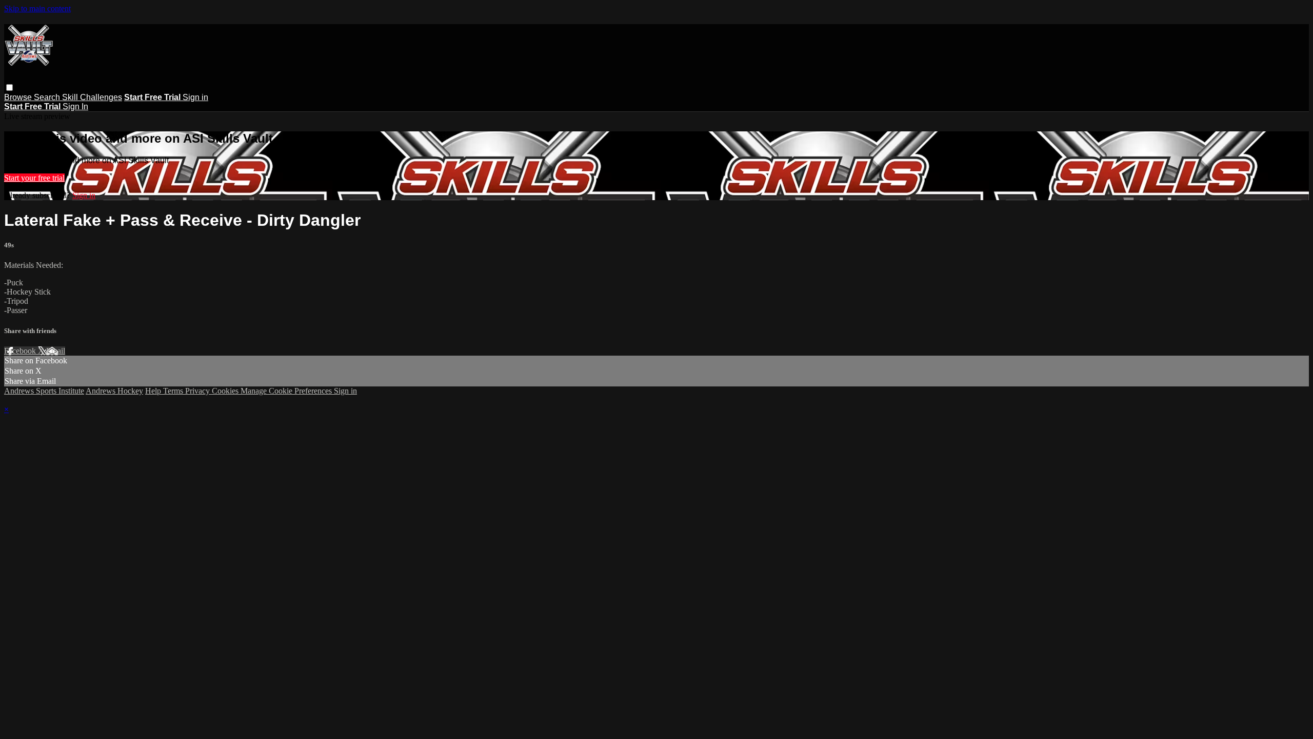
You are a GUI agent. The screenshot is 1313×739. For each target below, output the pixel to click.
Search (48, 97)
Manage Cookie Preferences (287, 390)
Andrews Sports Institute (44, 390)
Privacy (198, 390)
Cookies (226, 390)
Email (55, 350)
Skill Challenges (92, 97)
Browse (19, 97)
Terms (174, 390)
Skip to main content (37, 8)
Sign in (195, 97)
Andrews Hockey (114, 390)
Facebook (21, 350)
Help (154, 390)
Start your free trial (34, 177)
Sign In (75, 106)
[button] (9, 87)
